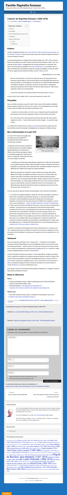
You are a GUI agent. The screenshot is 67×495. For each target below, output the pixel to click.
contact (34, 418)
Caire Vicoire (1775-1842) (19, 452)
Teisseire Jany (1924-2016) (43, 469)
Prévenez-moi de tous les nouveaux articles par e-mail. (21, 378)
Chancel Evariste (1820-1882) (46, 452)
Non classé (25, 467)
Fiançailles (12, 31)
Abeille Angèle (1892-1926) (12, 440)
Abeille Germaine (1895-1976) (42, 440)
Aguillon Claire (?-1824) (43, 444)
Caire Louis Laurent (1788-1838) (26, 450)
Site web (11, 372)
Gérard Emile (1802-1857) (41, 463)
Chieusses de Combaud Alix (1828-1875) (41, 455)
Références (14, 44)
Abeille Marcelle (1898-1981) (46, 442)
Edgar (19, 64)
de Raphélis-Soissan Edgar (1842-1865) (42, 461)
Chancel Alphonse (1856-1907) (34, 452)
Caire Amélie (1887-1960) (22, 446)
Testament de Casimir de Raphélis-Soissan (21, 297)
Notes (13, 41)
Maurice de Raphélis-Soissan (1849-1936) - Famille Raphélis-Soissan (34, 320)
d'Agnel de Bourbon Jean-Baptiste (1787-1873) (33, 455)
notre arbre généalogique (39, 415)
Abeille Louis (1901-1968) (34, 442)
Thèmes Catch (38, 480)
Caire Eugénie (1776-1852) (38, 446)
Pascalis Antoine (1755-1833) (40, 467)
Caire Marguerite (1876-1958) (49, 450)
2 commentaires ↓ (37, 21)
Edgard (36, 250)
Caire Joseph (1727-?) (35, 448)
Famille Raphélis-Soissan (23, 5)
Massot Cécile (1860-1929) (51, 465)
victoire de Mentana (37, 66)
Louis (39, 106)
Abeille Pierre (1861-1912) (30, 444)
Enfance (11, 29)
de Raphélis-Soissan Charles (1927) (25, 461)
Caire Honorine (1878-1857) (20, 448)
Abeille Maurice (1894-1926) (17, 444)
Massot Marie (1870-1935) (13, 467)
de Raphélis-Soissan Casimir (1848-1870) (29, 300)
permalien (10, 301)
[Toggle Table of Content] (26, 26)
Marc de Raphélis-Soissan (25, 21)
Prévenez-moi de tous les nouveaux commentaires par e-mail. (23, 376)
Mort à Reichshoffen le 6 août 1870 (18, 34)
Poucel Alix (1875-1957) (32, 469)
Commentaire (12, 337)
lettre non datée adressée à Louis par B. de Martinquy (42, 203)
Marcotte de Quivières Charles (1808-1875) (34, 465)
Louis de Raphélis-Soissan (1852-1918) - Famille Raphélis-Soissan (33, 312)
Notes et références (14, 39)
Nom (10, 359)
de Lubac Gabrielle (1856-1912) (36, 459)
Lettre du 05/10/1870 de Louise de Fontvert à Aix (24, 224)
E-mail (10, 366)
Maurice (9, 263)
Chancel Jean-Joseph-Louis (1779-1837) (19, 455)
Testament (12, 36)
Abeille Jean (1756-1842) (21, 442)
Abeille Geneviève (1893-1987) (25, 440)
